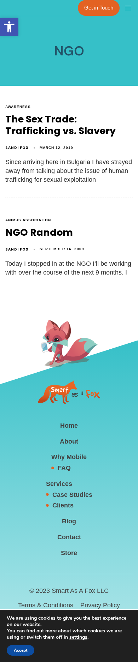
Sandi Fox (17, 147)
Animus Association (28, 220)
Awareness (18, 107)
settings (78, 637)
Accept (20, 650)
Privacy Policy (100, 605)
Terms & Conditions (45, 605)
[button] (9, 27)
